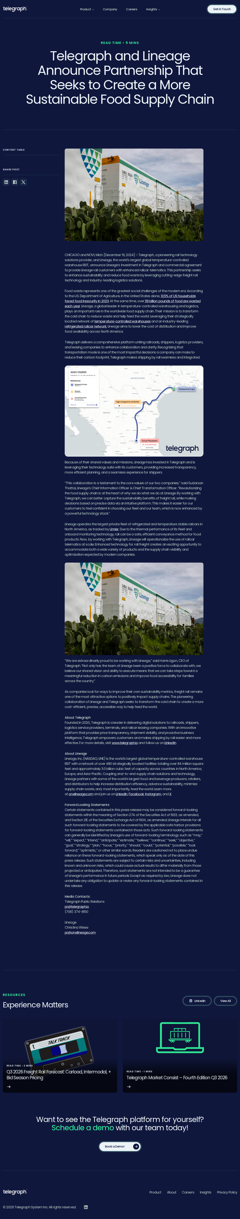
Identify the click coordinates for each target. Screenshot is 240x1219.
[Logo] (15, 1192)
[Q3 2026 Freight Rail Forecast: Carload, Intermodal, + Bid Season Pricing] (60, 1055)
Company (110, 9)
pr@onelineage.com (80, 932)
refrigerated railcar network (85, 326)
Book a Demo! (114, 1146)
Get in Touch (222, 9)
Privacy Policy (227, 1192)
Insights (151, 9)
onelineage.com (81, 794)
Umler (114, 529)
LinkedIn (170, 742)
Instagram (153, 794)
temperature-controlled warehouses (122, 321)
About (171, 1192)
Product (155, 1192)
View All (225, 1001)
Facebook (136, 794)
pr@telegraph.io (77, 906)
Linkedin (200, 1001)
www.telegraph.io (125, 742)
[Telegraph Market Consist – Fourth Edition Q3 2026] (180, 1055)
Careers (131, 9)
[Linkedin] (85, 1207)
